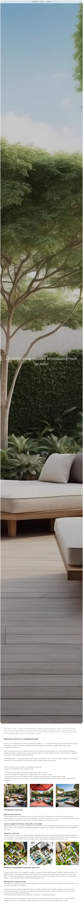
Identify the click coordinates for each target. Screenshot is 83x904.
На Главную (35, 1)
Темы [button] (42, 1)
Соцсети (48, 1)
